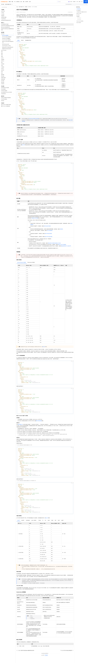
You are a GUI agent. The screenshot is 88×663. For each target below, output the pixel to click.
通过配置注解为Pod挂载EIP (66, 245)
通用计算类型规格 (39, 420)
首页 (17, 6)
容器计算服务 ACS (8, 4)
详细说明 (61, 229)
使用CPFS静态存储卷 (48, 236)
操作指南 (26, 6)
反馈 (46, 655)
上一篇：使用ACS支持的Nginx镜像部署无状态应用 (26, 650)
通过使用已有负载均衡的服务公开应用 (54, 243)
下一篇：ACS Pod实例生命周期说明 (66, 650)
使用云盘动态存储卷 (47, 225)
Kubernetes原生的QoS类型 (34, 118)
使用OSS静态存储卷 (48, 233)
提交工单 (23, 144)
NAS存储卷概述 (49, 230)
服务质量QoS (20, 424)
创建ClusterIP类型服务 (62, 244)
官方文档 (2, 4)
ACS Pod (29, 6)
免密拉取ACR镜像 (35, 218)
